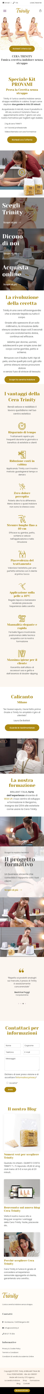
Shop (25, 1380)
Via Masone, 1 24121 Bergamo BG (16, 1322)
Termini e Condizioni (10, 1352)
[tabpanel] (22, 980)
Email (7, 3)
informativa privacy (26, 1077)
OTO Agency (29, 1377)
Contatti (26, 1383)
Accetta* (13, 1083)
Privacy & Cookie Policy (11, 1348)
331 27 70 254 (9, 1334)
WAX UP (8, 798)
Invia (10, 1089)
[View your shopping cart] (40, 10)
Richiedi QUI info (22, 1390)
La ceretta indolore (12, 1380)
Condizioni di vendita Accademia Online (18, 1356)
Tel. (16, 3)
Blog (18, 1383)
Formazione (34, 1380)
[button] (22, 756)
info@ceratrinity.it (11, 1328)
